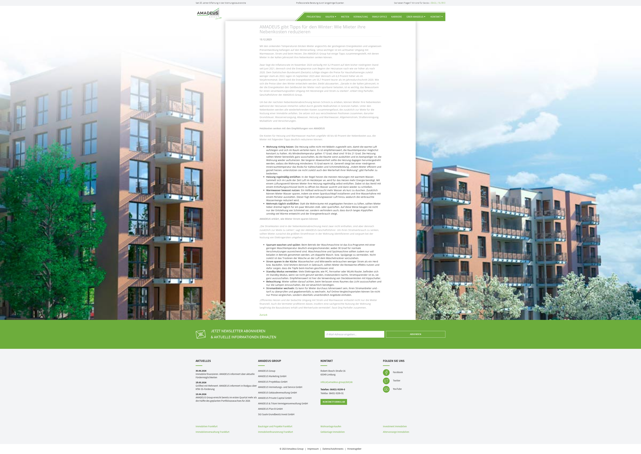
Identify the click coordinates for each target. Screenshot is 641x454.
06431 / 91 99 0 (438, 3)
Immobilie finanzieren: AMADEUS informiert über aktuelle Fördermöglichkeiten (225, 376)
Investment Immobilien (395, 426)
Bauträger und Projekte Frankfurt (275, 426)
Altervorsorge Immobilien (396, 432)
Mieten (345, 16)
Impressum (313, 448)
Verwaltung (360, 16)
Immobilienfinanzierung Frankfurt (275, 432)
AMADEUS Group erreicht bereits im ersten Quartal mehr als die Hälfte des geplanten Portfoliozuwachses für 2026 (226, 399)
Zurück (263, 314)
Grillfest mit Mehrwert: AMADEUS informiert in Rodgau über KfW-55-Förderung (226, 387)
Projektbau (314, 16)
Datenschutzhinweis (333, 448)
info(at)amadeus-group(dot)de (336, 382)
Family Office (379, 16)
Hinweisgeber (354, 448)
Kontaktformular (334, 402)
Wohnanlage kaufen (330, 426)
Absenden (415, 334)
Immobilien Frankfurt (207, 426)
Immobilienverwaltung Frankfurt (212, 432)
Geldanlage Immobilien (332, 432)
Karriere (396, 16)
